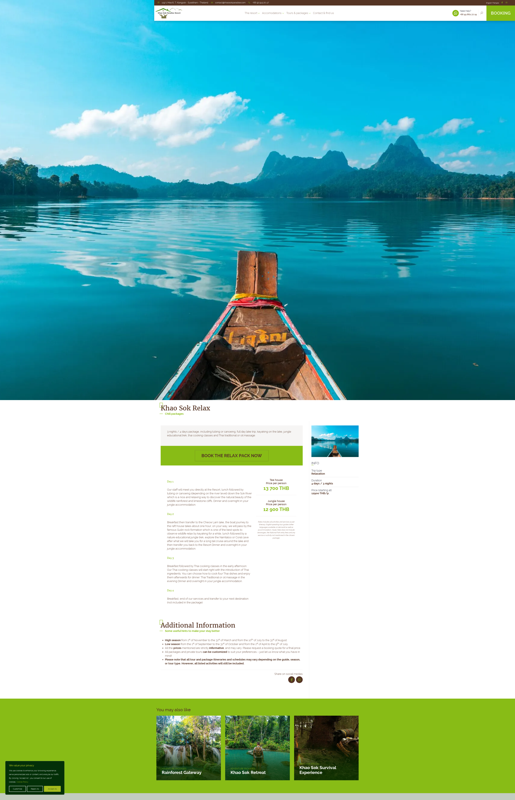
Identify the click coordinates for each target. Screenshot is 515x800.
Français (495, 3)
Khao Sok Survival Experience (317, 770)
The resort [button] (251, 13)
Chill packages (174, 413)
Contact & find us (323, 13)
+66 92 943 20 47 (261, 2)
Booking (501, 13)
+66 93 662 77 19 (468, 14)
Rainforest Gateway (182, 772)
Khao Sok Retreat (248, 772)
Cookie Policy (22, 782)
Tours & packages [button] (297, 13)
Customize (17, 789)
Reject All (35, 789)
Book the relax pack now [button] (231, 455)
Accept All (52, 789)
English (489, 3)
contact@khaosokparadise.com (230, 2)
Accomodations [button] (272, 13)
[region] (34, 778)
